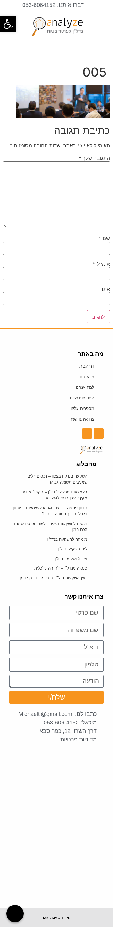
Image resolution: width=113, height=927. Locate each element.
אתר (105, 289)
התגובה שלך (94, 158)
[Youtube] (87, 433)
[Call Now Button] (15, 913)
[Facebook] (99, 433)
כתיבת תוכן (51, 917)
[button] (56, 49)
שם (104, 238)
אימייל (101, 263)
